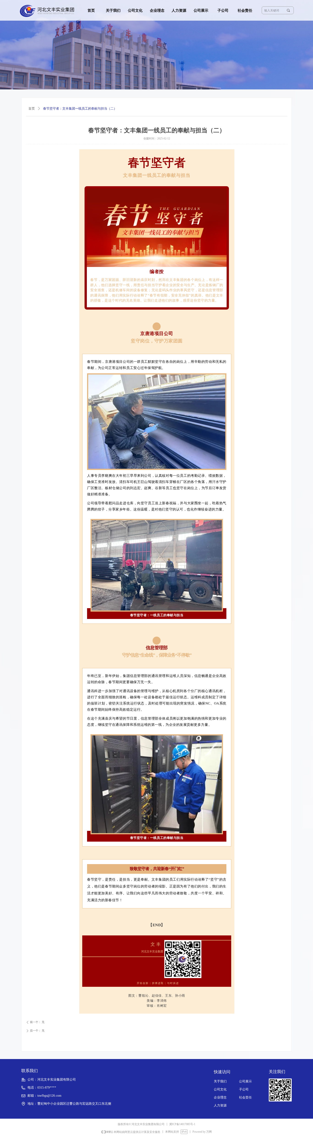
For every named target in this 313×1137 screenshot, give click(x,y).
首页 (31, 108)
